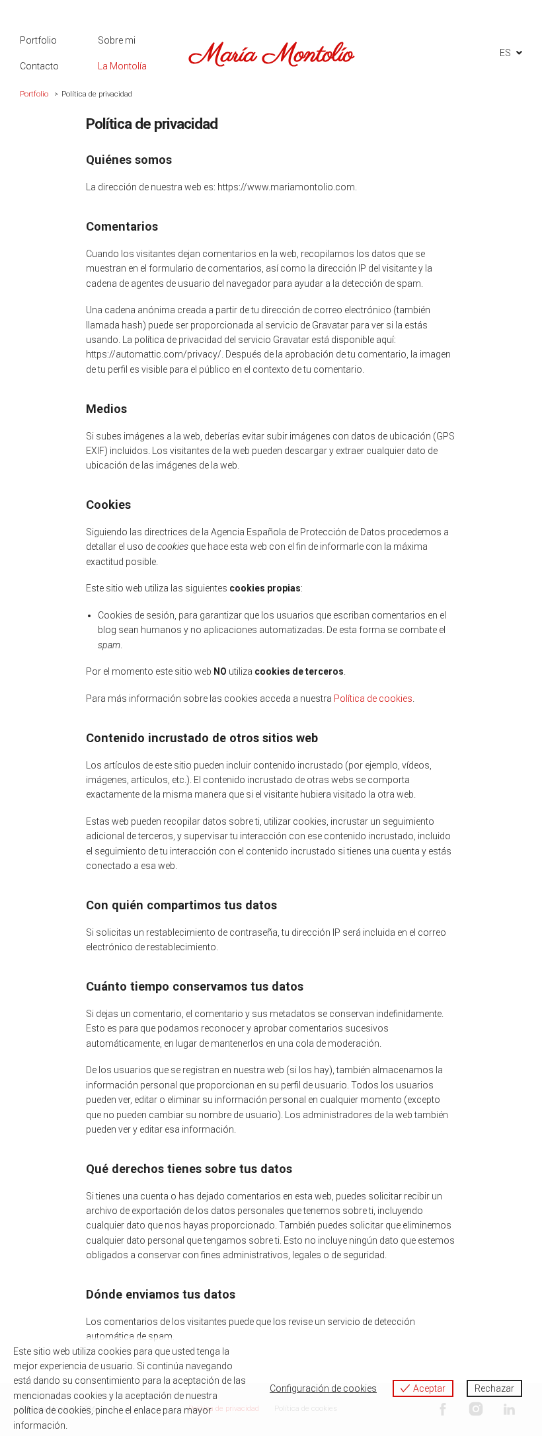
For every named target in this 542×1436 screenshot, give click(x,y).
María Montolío (271, 54)
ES (505, 53)
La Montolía (122, 66)
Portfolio (38, 40)
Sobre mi (117, 40)
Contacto (39, 66)
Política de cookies (373, 698)
